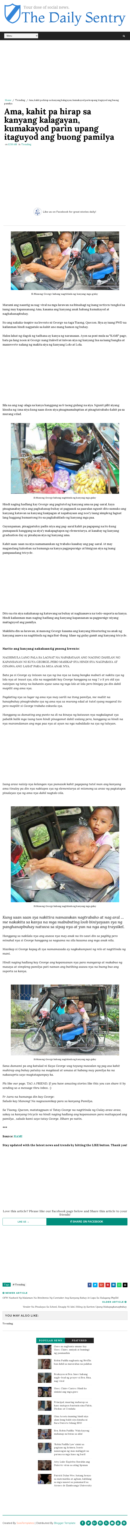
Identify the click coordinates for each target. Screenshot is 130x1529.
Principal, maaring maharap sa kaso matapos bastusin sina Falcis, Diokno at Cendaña (73, 1405)
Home (8, 100)
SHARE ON (87, 1221)
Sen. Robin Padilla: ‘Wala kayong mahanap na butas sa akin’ (71, 1432)
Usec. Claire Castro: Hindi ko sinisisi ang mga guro (70, 1390)
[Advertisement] (65, 69)
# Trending (19, 1284)
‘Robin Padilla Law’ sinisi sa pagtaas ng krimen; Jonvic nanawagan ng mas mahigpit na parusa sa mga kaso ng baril (71, 1449)
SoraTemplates (25, 1523)
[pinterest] (124, 1523)
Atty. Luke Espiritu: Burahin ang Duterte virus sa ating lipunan (72, 1463)
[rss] (106, 1523)
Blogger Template (64, 1523)
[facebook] (82, 1523)
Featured (79, 1340)
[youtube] (118, 1523)
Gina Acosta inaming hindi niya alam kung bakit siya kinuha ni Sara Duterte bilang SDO (71, 1419)
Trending (20, 100)
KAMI (18, 1136)
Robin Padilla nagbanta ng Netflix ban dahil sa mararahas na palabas (73, 1362)
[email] (112, 1523)
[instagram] (100, 1523)
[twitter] (88, 1523)
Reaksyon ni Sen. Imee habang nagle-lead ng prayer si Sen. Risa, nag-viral (72, 1377)
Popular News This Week (50, 1341)
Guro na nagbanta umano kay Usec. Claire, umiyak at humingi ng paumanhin (71, 1350)
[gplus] (94, 1523)
